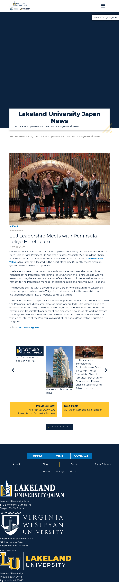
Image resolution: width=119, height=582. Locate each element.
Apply (38, 456)
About (16, 464)
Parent (47, 471)
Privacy (59, 471)
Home (13, 136)
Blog (45, 464)
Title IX (72, 471)
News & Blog (25, 136)
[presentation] (13, 370)
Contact (81, 456)
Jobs (74, 464)
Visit (59, 456)
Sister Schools (102, 464)
